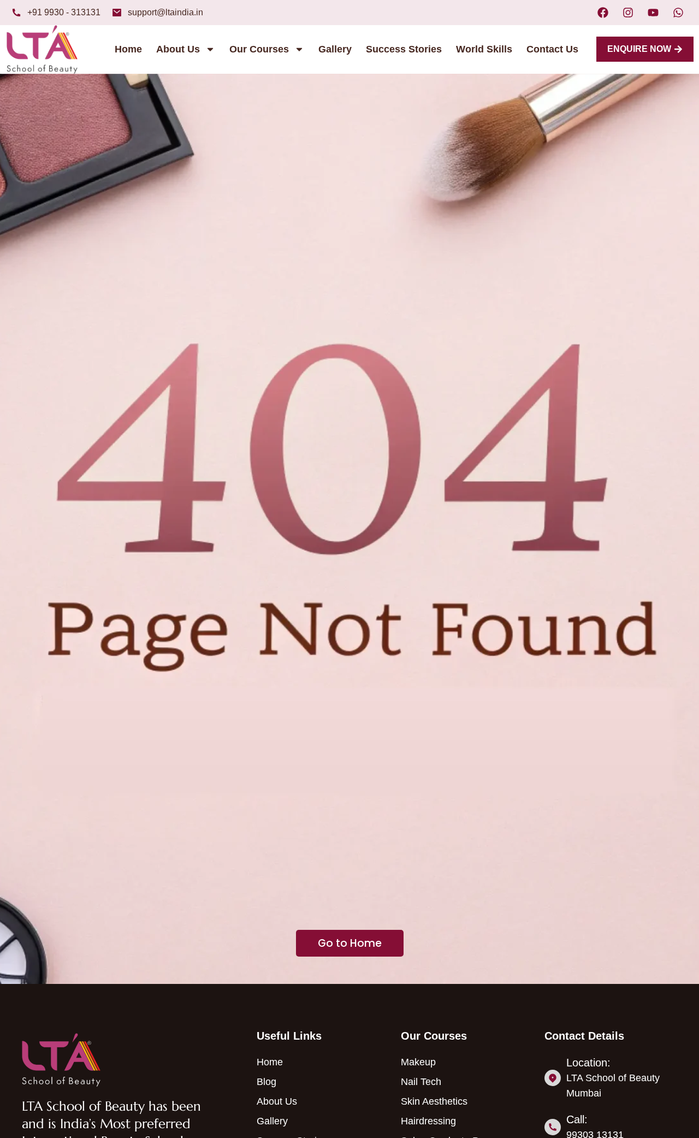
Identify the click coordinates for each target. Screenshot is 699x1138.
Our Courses (259, 49)
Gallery (335, 49)
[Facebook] (603, 12)
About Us (178, 49)
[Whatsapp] (678, 12)
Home (128, 49)
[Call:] (552, 1127)
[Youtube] (653, 12)
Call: (577, 1119)
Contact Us (552, 49)
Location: (588, 1063)
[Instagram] (628, 12)
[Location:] (552, 1078)
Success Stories (404, 49)
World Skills (484, 49)
